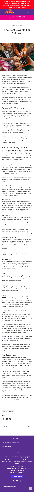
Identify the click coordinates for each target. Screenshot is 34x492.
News (7, 22)
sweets (11, 411)
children (5, 411)
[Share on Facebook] (7, 419)
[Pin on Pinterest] (10, 419)
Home (3, 22)
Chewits (4, 297)
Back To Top (16, 439)
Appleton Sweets (10, 486)
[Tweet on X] (3, 419)
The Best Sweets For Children (16, 22)
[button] (31, 11)
